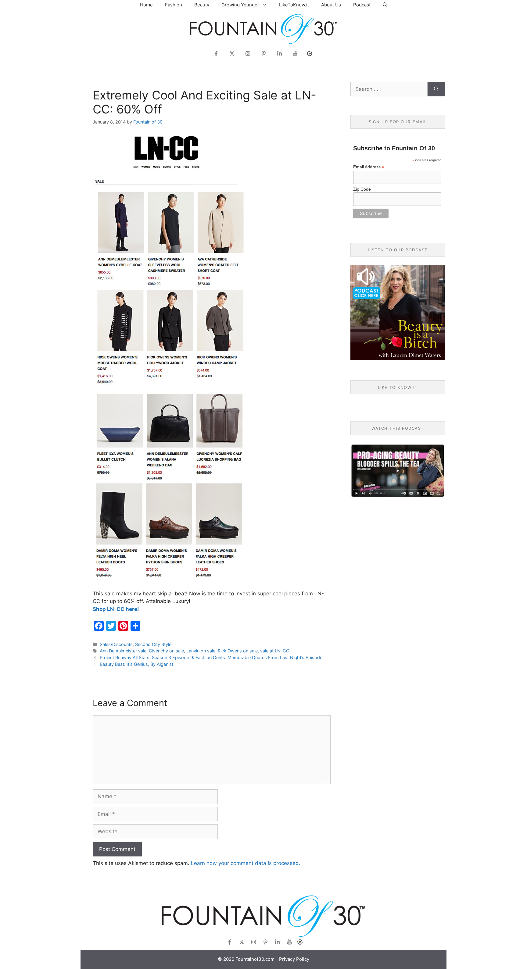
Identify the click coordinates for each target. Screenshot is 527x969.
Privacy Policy (294, 959)
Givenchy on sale (166, 650)
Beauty (201, 5)
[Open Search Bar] (385, 4)
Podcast (362, 5)
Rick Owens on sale (238, 650)
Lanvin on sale (200, 650)
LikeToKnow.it (294, 5)
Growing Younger (240, 5)
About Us (331, 5)
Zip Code (362, 189)
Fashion (173, 5)
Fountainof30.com (254, 959)
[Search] (436, 89)
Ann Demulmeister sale (123, 650)
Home (146, 5)
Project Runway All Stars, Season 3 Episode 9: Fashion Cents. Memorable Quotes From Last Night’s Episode (211, 657)
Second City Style (153, 644)
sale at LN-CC (274, 650)
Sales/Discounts (116, 644)
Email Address (368, 167)
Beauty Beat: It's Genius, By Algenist (136, 664)
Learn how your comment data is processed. (245, 863)
